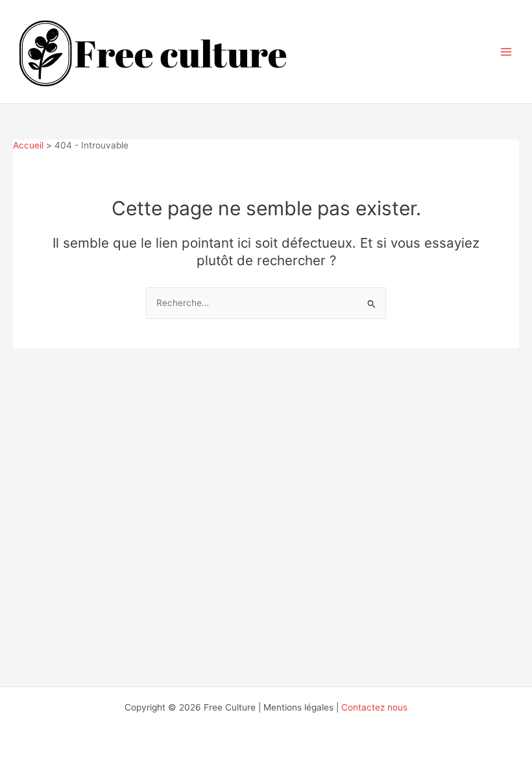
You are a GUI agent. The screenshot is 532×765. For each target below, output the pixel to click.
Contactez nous (374, 707)
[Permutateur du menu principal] (506, 51)
